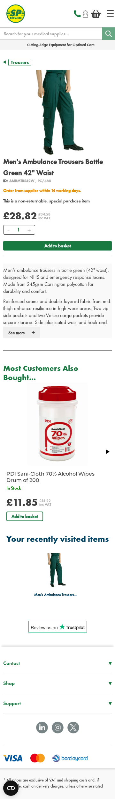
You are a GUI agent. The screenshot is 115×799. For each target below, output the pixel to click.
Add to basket (57, 246)
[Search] (108, 33)
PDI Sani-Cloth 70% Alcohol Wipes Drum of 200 (50, 477)
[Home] (110, 14)
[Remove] (8, 229)
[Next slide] (107, 451)
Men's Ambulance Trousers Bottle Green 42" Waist (55, 594)
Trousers (20, 62)
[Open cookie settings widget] (11, 788)
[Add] (29, 229)
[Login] (85, 13)
